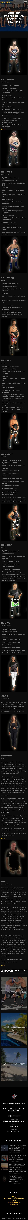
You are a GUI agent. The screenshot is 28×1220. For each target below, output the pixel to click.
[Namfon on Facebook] (2, 839)
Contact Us (14, 1126)
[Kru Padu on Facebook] (2, 129)
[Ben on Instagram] (4, 965)
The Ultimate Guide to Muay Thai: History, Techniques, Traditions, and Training (17, 1178)
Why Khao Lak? (14, 1064)
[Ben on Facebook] (2, 965)
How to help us (14, 1202)
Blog (14, 1197)
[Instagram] (5, 3)
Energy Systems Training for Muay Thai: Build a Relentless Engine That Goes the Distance (17, 1147)
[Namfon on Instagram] (4, 839)
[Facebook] (2, 3)
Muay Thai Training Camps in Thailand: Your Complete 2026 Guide (17, 1157)
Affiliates (14, 1204)
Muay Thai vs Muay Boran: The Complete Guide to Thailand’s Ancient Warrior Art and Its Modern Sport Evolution (17, 1167)
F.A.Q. (14, 1200)
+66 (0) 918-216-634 (14, 1116)
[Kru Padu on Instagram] (4, 129)
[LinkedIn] (10, 3)
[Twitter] (7, 3)
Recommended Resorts (14, 1198)
